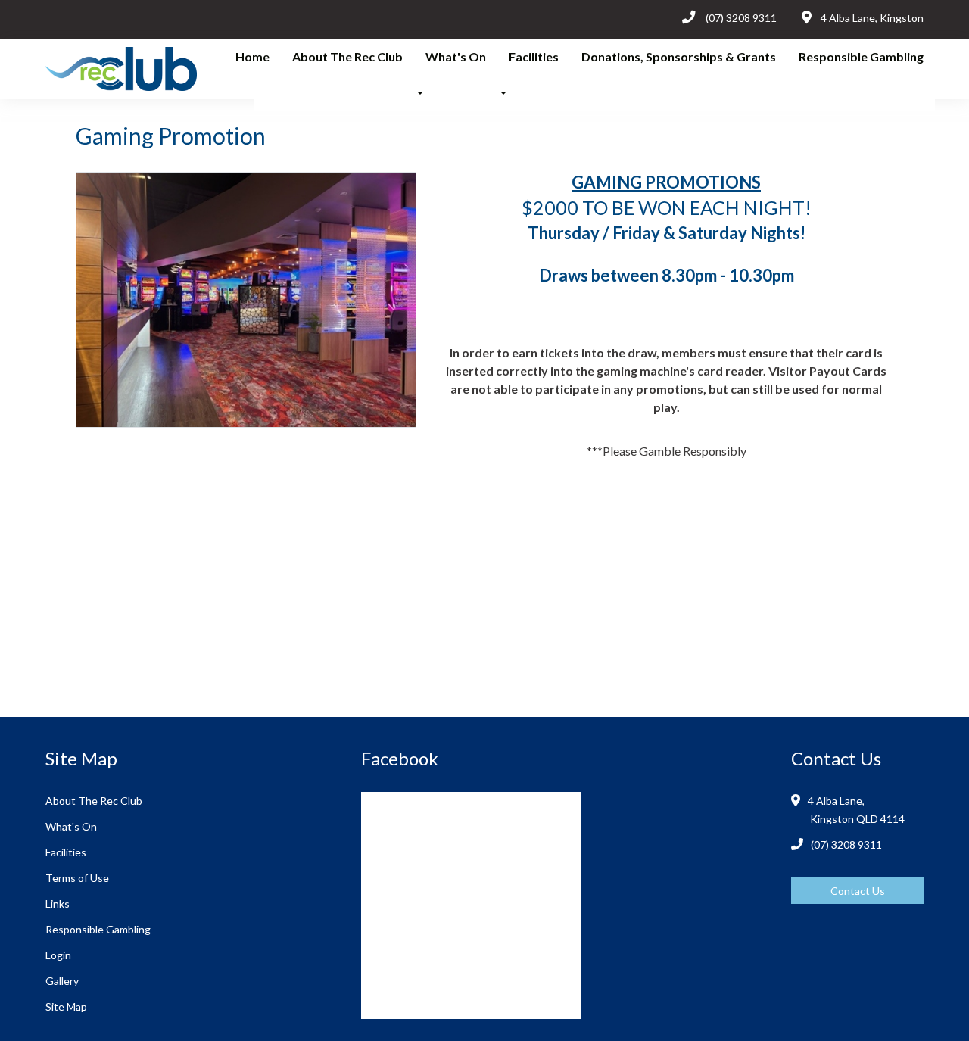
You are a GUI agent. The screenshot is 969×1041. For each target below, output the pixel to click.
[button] (424, 93)
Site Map (66, 1006)
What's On (455, 56)
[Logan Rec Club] (99, 68)
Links (57, 903)
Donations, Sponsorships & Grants (678, 56)
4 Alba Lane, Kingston (872, 17)
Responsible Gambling (861, 56)
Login (58, 955)
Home (252, 56)
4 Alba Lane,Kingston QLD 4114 (857, 809)
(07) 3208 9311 (741, 17)
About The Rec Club (347, 56)
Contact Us (857, 890)
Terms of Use (77, 877)
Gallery (62, 980)
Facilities (534, 56)
